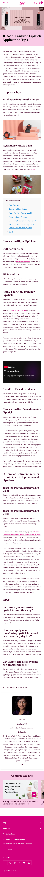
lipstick (32, 169)
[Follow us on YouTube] (24, 862)
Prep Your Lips (14, 205)
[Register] (38, 849)
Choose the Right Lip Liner (18, 209)
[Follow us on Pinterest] (19, 862)
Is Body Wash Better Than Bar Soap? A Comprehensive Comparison (20, 802)
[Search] (8, 3)
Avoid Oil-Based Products (18, 217)
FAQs (11, 232)
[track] (35, 3)
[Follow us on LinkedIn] (29, 862)
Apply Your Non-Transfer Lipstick (20, 213)
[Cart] (40, 3)
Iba (16, 871)
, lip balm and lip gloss (32, 535)
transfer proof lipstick (16, 535)
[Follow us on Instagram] (14, 862)
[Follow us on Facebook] (5, 862)
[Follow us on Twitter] (9, 862)
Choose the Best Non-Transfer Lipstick (22, 221)
